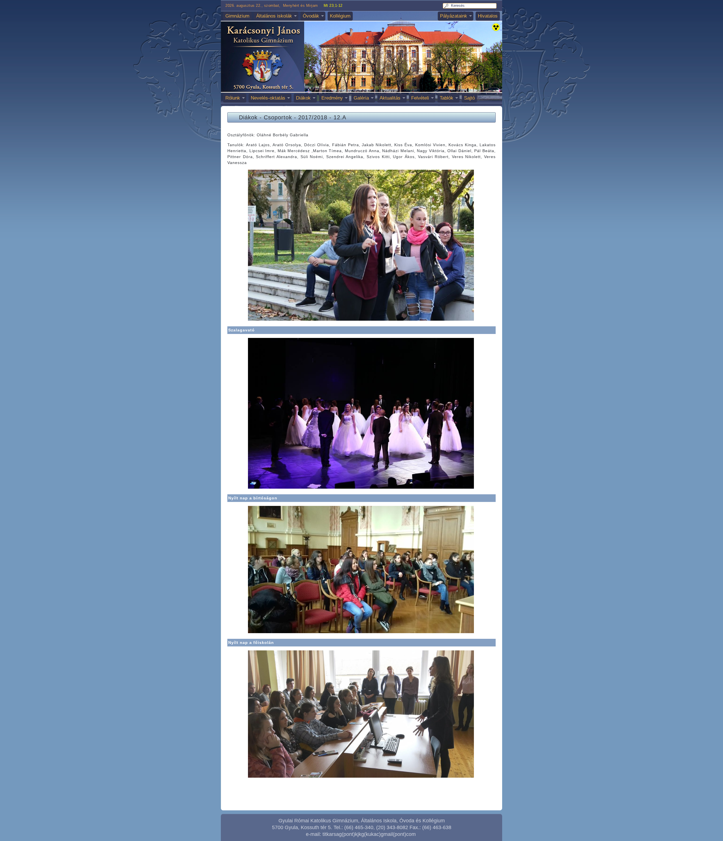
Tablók (446, 98)
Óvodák (311, 16)
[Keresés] (447, 5)
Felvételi (420, 98)
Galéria (361, 98)
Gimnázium (237, 16)
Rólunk (232, 98)
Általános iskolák (274, 16)
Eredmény (332, 98)
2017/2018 (312, 117)
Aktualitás (390, 98)
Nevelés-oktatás (268, 98)
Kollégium (340, 16)
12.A (340, 117)
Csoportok (278, 117)
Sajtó (469, 98)
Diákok (303, 98)
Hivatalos (488, 16)
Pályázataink (453, 16)
